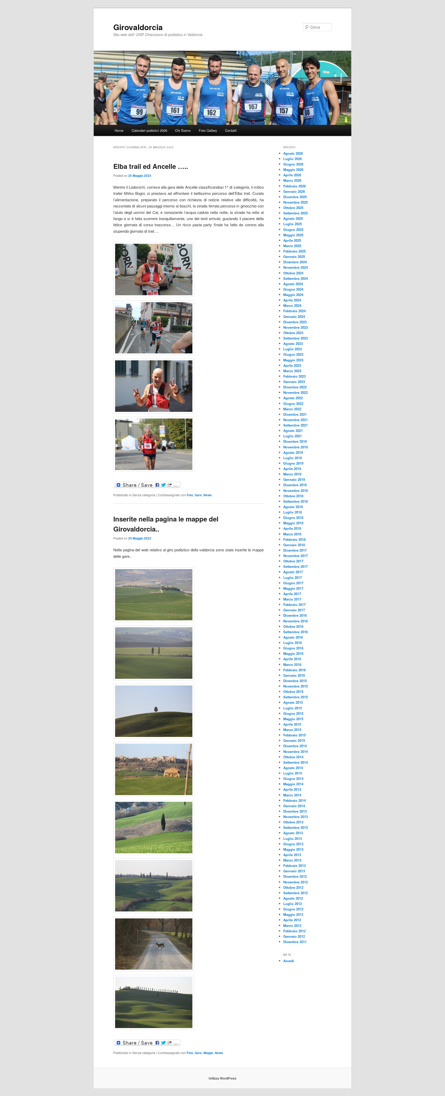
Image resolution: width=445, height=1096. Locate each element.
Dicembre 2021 (295, 414)
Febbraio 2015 (294, 735)
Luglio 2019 (292, 457)
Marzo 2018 (292, 534)
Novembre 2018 (295, 490)
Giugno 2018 (293, 517)
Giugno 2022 (293, 403)
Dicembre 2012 (295, 876)
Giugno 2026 (293, 164)
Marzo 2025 (292, 245)
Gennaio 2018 (294, 544)
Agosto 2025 (293, 218)
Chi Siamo (183, 130)
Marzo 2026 (292, 180)
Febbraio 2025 (294, 251)
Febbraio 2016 (294, 669)
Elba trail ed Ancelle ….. (150, 166)
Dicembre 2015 (295, 680)
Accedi (288, 960)
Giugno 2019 (293, 463)
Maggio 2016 (293, 653)
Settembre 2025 (295, 213)
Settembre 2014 (295, 762)
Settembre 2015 (295, 696)
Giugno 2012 (293, 909)
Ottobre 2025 (293, 207)
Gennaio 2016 (294, 675)
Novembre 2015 (295, 686)
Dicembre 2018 (295, 484)
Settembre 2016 (295, 631)
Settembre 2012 (295, 892)
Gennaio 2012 (294, 936)
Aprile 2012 (292, 919)
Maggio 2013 (293, 849)
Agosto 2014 (293, 767)
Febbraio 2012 (294, 930)
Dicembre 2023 (295, 321)
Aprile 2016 (292, 658)
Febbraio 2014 (294, 800)
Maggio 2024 (293, 294)
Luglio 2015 (292, 708)
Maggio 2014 (293, 783)
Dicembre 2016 (295, 615)
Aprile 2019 (292, 468)
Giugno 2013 (293, 843)
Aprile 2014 (292, 789)
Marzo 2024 (292, 305)
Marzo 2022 (292, 408)
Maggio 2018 (293, 522)
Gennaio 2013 (294, 870)
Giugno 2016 (293, 648)
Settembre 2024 (295, 278)
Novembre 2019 (295, 447)
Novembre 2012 (295, 882)
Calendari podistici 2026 (149, 130)
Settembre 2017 (295, 566)
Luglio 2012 (292, 903)
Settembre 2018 (295, 501)
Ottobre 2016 (293, 626)
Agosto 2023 (293, 343)
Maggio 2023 (293, 360)
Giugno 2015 (293, 713)
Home (119, 130)
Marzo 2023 (292, 370)
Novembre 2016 (295, 621)
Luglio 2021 (292, 435)
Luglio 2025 (292, 223)
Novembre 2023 (295, 327)
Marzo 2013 (292, 860)
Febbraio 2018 (294, 539)
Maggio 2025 (293, 234)
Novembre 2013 (295, 816)
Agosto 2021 (293, 430)
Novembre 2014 (295, 751)
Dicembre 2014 (295, 745)
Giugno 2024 (293, 289)
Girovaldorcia (138, 26)
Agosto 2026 (293, 153)
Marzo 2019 (292, 474)
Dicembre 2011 (295, 941)
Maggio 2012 (293, 914)
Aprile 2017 (292, 593)
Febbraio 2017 (294, 604)
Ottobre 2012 (293, 887)
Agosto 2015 (293, 702)
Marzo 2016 (292, 664)
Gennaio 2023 (294, 381)
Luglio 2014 (292, 773)
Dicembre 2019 (295, 441)
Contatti (231, 130)
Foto (190, 495)
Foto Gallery (208, 130)
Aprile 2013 (292, 854)
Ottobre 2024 (293, 273)
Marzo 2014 (292, 795)
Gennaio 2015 (294, 740)
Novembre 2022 (295, 392)
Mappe (208, 1052)
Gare (198, 495)
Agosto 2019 (293, 452)
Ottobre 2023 (293, 332)
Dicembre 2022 (295, 387)
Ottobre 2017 (293, 561)
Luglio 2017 (292, 577)
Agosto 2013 (293, 832)
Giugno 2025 (293, 229)
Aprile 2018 (292, 528)
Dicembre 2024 (295, 261)
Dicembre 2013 (295, 811)
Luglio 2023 (292, 348)
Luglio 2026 (292, 158)
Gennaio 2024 (294, 316)
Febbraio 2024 (294, 310)
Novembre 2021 (295, 419)
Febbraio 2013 (294, 865)
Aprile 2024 (292, 300)
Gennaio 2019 (294, 479)
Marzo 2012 (292, 925)
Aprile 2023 (292, 365)
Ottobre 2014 (293, 756)
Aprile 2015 (292, 724)
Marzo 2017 (292, 599)
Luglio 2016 (292, 642)
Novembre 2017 (295, 555)
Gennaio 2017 (294, 609)
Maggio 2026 (293, 169)
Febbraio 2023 (294, 376)
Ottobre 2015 (293, 691)
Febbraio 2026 (294, 186)
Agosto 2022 (293, 397)
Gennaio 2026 (294, 191)
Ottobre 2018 (293, 495)
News (207, 495)
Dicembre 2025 (295, 196)
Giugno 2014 (293, 778)
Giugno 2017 (293, 582)
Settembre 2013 (295, 827)
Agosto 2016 (293, 637)
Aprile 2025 (292, 240)
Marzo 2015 (292, 729)
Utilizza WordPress (222, 1078)
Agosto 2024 (293, 283)
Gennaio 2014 (294, 805)
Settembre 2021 (295, 425)
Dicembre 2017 (295, 550)
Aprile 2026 (292, 174)
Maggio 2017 (293, 588)
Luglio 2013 (292, 838)
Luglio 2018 (292, 512)
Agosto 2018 (293, 506)
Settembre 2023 (295, 338)
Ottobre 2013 (293, 822)
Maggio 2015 (293, 718)
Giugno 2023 (293, 354)
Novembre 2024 (295, 267)
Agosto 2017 (293, 571)
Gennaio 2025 (294, 256)
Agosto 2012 (293, 898)
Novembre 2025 (295, 202)
